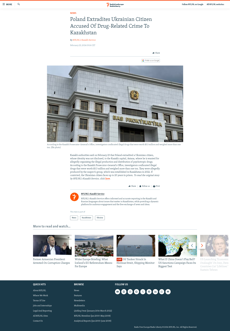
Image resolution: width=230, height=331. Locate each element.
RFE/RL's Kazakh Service (84, 40)
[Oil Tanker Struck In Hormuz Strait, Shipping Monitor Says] (136, 246)
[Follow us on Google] (136, 291)
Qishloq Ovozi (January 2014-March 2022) (93, 311)
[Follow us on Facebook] (149, 291)
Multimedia (79, 306)
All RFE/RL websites (215, 4)
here (107, 179)
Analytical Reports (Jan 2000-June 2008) (92, 321)
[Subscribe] (168, 291)
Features (78, 296)
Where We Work (40, 296)
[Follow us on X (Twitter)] (142, 291)
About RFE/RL (39, 291)
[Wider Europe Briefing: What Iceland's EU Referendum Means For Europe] (94, 246)
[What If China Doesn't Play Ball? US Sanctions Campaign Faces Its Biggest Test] (177, 246)
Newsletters (79, 301)
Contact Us (38, 321)
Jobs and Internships (42, 306)
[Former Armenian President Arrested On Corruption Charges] (52, 246)
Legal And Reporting (42, 311)
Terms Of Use (39, 301)
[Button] (156, 53)
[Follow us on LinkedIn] (155, 291)
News (73, 13)
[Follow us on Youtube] (117, 291)
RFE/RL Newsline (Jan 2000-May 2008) (92, 316)
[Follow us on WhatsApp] (161, 291)
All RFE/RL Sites (40, 316)
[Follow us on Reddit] (123, 291)
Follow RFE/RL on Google (192, 4)
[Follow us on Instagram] (130, 291)
